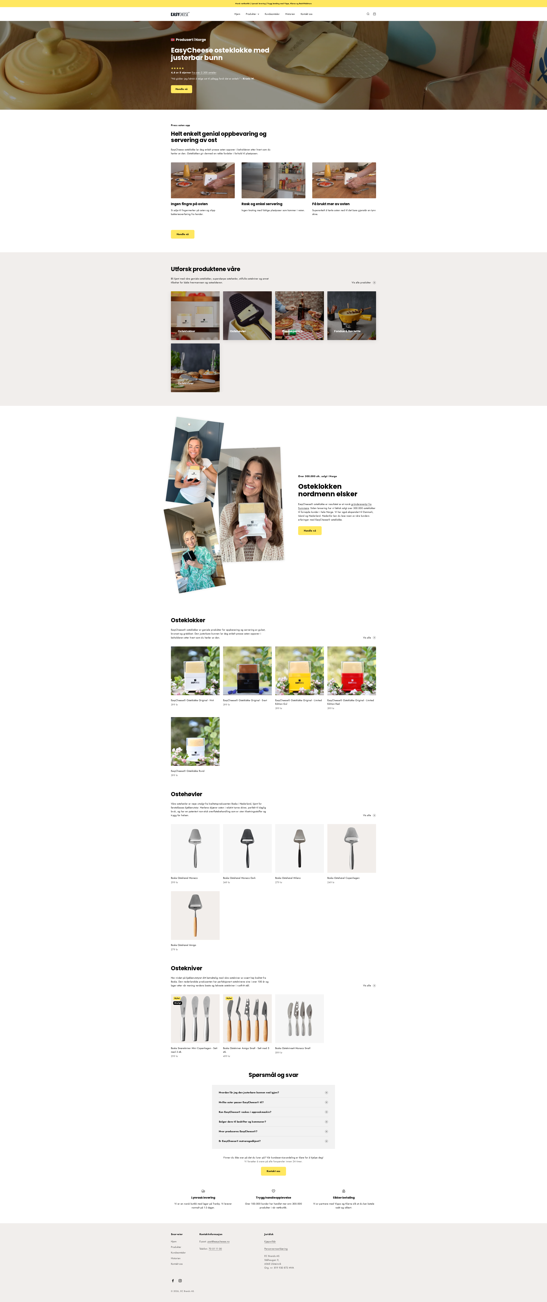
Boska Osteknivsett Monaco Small (292, 1048)
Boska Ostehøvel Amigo (183, 945)
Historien (290, 14)
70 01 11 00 (215, 1248)
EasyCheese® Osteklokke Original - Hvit (192, 700)
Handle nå (181, 89)
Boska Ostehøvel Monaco (184, 878)
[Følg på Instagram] (180, 1281)
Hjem (237, 14)
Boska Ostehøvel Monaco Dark (239, 878)
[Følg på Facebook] (173, 1281)
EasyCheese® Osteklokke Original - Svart (245, 700)
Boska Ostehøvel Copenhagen (343, 878)
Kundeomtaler (272, 14)
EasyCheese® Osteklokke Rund (187, 771)
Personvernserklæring (276, 1248)
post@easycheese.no (219, 1241)
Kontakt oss (307, 14)
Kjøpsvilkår (270, 1241)
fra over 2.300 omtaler (204, 72)
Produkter (251, 14)
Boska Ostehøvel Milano (288, 878)
